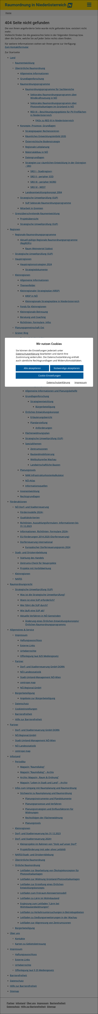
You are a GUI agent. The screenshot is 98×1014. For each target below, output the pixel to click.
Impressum (81, 382)
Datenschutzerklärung (27, 353)
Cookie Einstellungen (49, 375)
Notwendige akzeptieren (67, 368)
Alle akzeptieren (32, 368)
